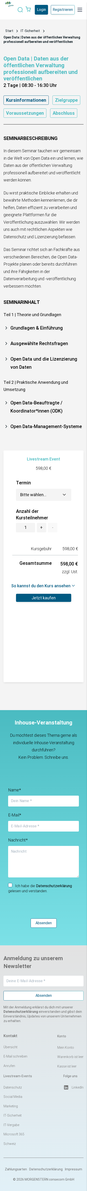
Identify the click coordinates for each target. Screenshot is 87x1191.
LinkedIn (78, 1087)
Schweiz (9, 1144)
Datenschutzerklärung (46, 1169)
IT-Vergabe (11, 1125)
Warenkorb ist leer (70, 1057)
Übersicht (10, 1047)
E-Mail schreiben (15, 1056)
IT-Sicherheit (30, 31)
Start (9, 31)
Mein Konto (65, 1047)
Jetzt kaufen (44, 597)
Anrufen (9, 1066)
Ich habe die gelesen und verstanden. (40, 888)
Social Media (12, 1097)
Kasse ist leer (67, 1066)
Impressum (73, 1169)
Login (41, 9)
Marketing (10, 1106)
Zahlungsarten (16, 1169)
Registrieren (63, 9)
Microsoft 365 (13, 1134)
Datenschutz (12, 1087)
